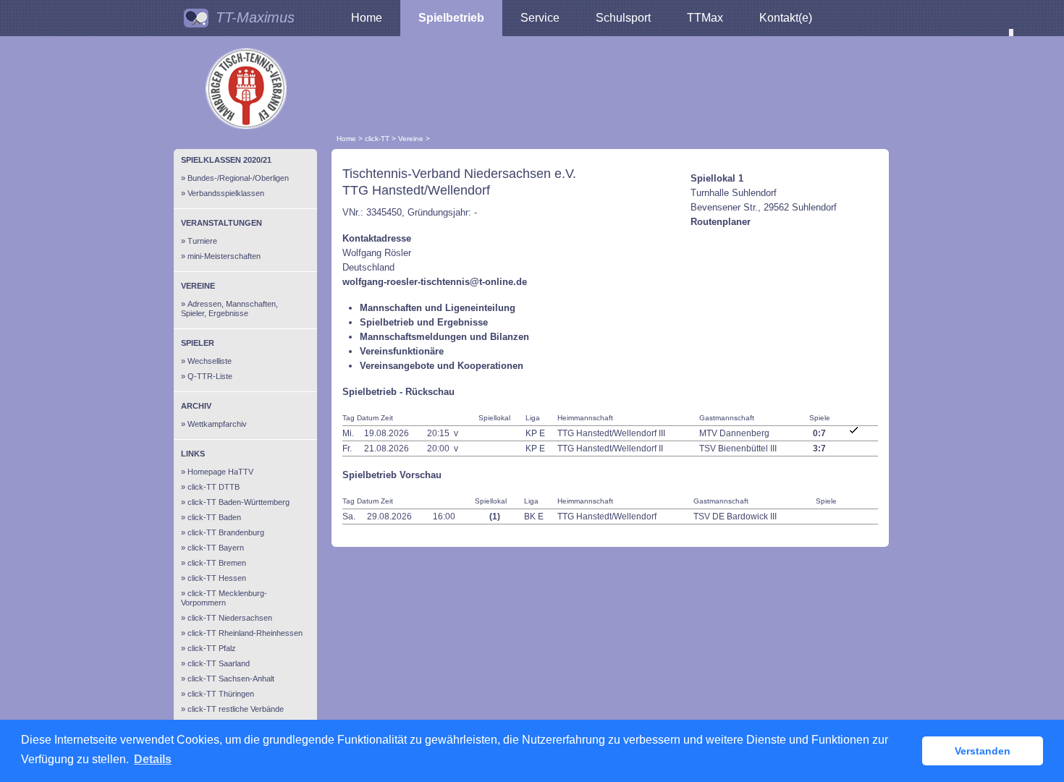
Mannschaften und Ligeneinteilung (437, 307)
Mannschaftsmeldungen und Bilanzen (444, 336)
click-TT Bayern (215, 547)
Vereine (410, 139)
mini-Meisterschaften (224, 256)
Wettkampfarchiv (217, 424)
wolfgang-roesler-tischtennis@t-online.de (434, 281)
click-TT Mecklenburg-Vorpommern (224, 598)
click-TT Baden (214, 517)
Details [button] (153, 759)
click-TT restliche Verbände (235, 709)
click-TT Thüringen (220, 693)
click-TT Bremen (216, 562)
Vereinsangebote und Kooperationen (441, 365)
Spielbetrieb (451, 18)
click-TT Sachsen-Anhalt (230, 678)
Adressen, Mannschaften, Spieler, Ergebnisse (229, 308)
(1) (494, 516)
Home (366, 18)
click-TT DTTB (213, 487)
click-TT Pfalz (211, 648)
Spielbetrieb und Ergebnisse (424, 322)
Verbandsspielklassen (225, 193)
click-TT (377, 139)
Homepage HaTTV (220, 471)
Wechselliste (209, 361)
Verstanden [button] (982, 751)
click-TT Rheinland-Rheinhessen (245, 633)
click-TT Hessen (216, 578)
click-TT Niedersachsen (229, 617)
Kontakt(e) (785, 18)
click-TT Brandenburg (225, 532)
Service (540, 18)
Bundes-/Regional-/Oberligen (238, 178)
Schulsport (623, 18)
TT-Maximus (255, 17)
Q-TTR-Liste (209, 376)
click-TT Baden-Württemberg (238, 502)
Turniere (202, 241)
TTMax (705, 18)
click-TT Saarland (218, 663)
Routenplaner (721, 221)
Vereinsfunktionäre (402, 351)
